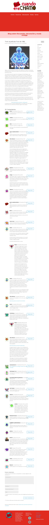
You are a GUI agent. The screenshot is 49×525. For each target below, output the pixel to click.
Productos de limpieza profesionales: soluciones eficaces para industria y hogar (40, 81)
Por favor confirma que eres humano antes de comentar (15, 500)
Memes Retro (39, 59)
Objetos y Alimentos (40, 63)
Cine (20, 43)
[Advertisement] (24, 22)
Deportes (38, 48)
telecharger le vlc (13, 371)
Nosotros (18, 14)
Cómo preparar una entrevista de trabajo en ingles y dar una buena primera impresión (40, 87)
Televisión (38, 66)
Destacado (39, 50)
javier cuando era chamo (10, 43)
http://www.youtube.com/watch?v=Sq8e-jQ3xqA (17, 345)
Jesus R (11, 437)
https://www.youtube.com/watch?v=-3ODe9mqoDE (19, 102)
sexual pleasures (13, 364)
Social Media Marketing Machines (16, 377)
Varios (36, 14)
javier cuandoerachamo (14, 131)
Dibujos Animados (40, 51)
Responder (30, 112)
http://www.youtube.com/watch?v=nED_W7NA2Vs (17, 300)
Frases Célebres (39, 54)
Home (12, 14)
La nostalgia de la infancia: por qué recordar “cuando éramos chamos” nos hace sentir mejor (40, 75)
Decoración (25, 14)
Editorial (38, 53)
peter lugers (12, 388)
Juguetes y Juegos (40, 56)
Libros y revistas (39, 57)
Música (38, 62)
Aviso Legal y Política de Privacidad (38, 516)
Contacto (38, 513)
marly (11, 458)
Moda (32, 14)
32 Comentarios (24, 43)
